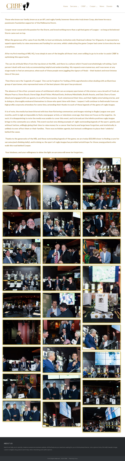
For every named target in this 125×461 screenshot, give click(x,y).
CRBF (83, 6)
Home (65, 6)
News (102, 6)
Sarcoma (73, 6)
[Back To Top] (119, 455)
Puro (76, 458)
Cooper (93, 6)
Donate (109, 6)
